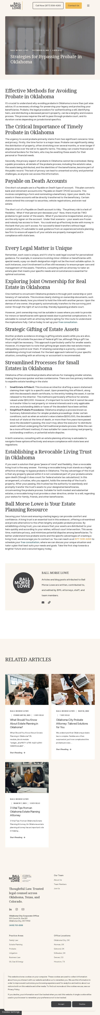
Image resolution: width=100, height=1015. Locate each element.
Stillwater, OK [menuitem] (59, 953)
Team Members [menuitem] (60, 884)
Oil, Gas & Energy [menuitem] (16, 962)
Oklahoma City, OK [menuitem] (62, 940)
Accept (61, 1004)
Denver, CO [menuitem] (58, 957)
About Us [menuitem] (58, 880)
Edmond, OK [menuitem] (59, 949)
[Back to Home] (16, 5)
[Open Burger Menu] (88, 5)
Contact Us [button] (73, 5)
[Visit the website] (48, 602)
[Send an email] (44, 602)
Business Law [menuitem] (14, 957)
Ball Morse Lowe (19, 50)
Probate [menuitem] (12, 949)
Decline (82, 1004)
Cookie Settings (11, 1011)
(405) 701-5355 (16, 925)
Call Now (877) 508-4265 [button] (48, 5)
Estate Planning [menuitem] (15, 944)
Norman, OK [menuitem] (59, 944)
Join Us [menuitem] (57, 888)
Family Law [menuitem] (13, 940)
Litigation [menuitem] (13, 953)
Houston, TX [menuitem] (59, 962)
